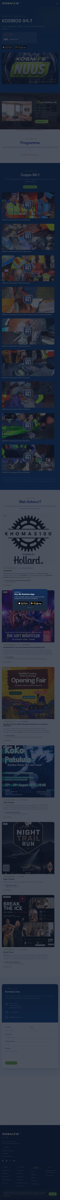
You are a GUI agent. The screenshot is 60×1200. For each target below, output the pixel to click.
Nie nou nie (30, 607)
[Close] (45, 591)
